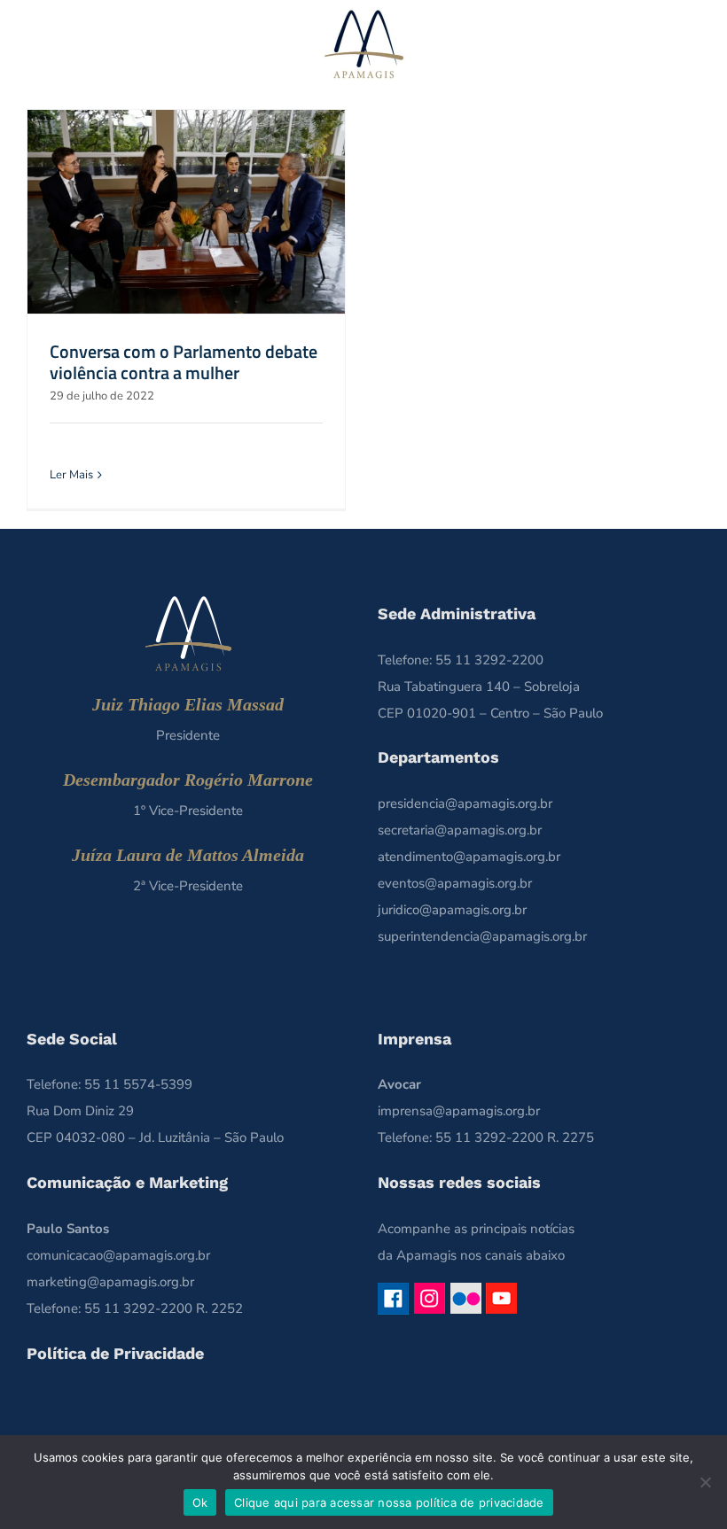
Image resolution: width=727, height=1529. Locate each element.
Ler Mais (71, 475)
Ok (200, 1502)
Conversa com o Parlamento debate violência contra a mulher (183, 362)
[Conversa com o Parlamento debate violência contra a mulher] (186, 212)
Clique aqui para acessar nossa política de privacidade (389, 1502)
